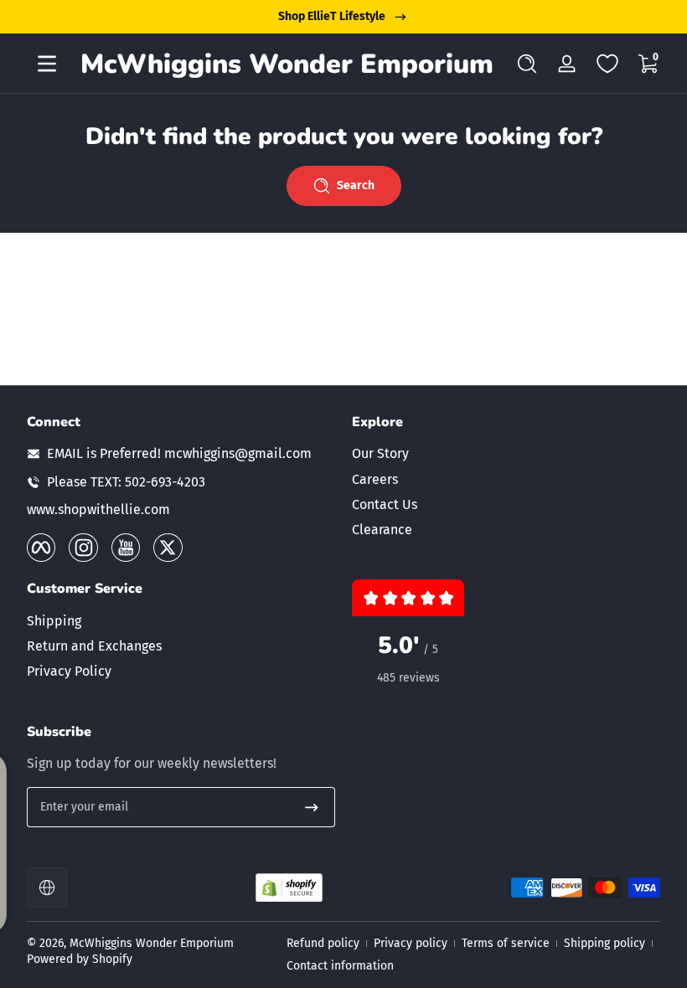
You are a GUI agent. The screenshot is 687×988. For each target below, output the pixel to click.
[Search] (527, 64)
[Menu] (47, 64)
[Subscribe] (311, 807)
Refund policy (323, 943)
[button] (527, 63)
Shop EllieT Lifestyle (331, 16)
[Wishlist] (607, 63)
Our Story (380, 453)
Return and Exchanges (94, 646)
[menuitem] (506, 454)
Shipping (54, 621)
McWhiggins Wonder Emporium (152, 943)
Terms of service (506, 943)
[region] (343, 16)
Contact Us (384, 504)
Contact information (340, 966)
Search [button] (355, 185)
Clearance (382, 530)
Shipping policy (604, 943)
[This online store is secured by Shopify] (289, 888)
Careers (375, 479)
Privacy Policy (69, 671)
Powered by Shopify (79, 959)
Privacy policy (410, 943)
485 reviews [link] (408, 678)
